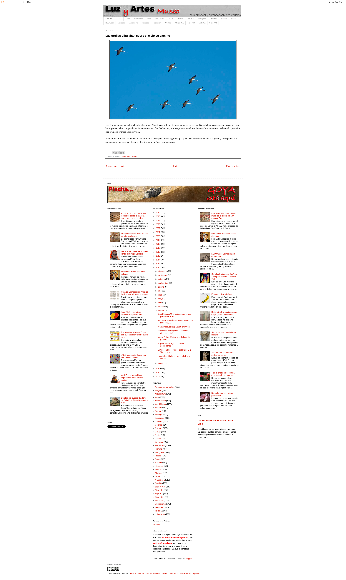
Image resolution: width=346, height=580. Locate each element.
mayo (161, 299)
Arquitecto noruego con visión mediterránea (171, 344)
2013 (158, 263)
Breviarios (159, 418)
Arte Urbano (159, 19)
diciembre (162, 271)
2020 (158, 236)
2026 (158, 212)
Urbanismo (160, 514)
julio (160, 291)
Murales (158, 473)
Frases (158, 456)
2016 (158, 252)
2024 (158, 220)
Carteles (158, 421)
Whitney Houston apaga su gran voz (174, 327)
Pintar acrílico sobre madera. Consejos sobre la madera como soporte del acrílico (134, 215)
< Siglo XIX (179, 23)
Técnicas (145, 23)
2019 (158, 240)
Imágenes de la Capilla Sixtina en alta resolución (134, 234)
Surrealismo (133, 23)
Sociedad (121, 23)
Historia (158, 462)
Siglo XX (202, 23)
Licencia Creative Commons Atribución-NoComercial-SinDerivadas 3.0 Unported (164, 573)
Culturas (171, 19)
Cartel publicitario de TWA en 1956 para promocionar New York (224, 276)
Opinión (158, 483)
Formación (157, 23)
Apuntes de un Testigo (164, 387)
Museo (233, 19)
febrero (161, 310)
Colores (158, 425)
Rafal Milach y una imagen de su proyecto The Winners (224, 313)
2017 (158, 248)
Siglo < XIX (160, 487)
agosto (161, 287)
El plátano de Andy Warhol (222, 294)
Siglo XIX (191, 23)
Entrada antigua (233, 166)
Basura (158, 411)
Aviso (127, 19)
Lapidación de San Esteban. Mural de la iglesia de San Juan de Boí (223, 215)
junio (160, 295)
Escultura (190, 19)
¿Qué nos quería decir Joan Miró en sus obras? (133, 356)
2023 (158, 224)
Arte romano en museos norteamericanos (222, 353)
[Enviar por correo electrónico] (113, 152)
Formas (158, 449)
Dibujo (180, 19)
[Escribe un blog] (115, 152)
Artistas (168, 23)
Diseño (158, 438)
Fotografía (202, 19)
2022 (158, 228)
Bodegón (159, 414)
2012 (158, 268)
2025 (158, 216)
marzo (161, 306)
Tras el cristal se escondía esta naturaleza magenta (222, 374)
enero (161, 363)
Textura (158, 511)
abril (160, 302)
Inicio (175, 166)
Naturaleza (109, 23)
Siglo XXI (213, 23)
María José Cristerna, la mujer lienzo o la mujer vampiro (134, 252)
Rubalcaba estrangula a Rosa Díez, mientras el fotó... (173, 332)
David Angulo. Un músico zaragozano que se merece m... (174, 315)
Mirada (134, 156)
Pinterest (156, 524)
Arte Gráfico (160, 401)
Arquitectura (138, 19)
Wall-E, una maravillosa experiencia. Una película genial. (132, 377)
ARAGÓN (109, 19)
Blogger (188, 558)
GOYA (119, 19)
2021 (158, 232)
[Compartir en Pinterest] (123, 152)
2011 (158, 368)
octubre (161, 279)
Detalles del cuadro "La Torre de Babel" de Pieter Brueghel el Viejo (134, 400)
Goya (157, 459)
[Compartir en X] (118, 152)
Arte (157, 397)
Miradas (224, 19)
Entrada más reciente (115, 166)
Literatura (213, 19)
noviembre (163, 275)
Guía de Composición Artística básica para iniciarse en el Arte (134, 293)
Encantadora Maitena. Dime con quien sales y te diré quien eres (134, 334)
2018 (158, 244)
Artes (149, 19)
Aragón (158, 390)
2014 (158, 260)
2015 (158, 256)
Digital (157, 435)
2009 (158, 376)
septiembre (163, 283)
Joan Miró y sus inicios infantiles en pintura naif (131, 313)
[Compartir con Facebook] (120, 152)
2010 (158, 372)
